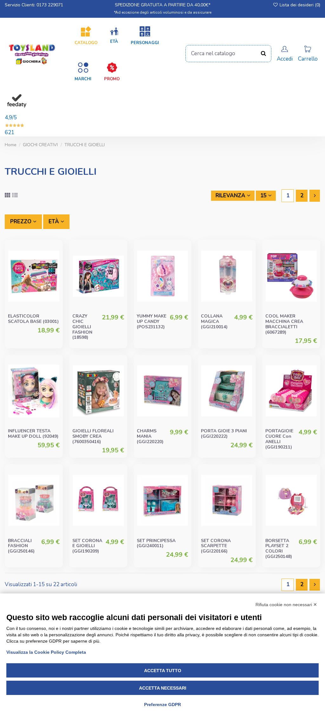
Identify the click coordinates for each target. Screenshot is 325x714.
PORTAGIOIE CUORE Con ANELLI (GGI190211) (279, 439)
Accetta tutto (162, 670)
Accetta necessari (162, 688)
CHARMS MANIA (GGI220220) (150, 436)
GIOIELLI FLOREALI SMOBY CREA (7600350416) (93, 436)
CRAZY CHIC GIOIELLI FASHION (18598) (82, 326)
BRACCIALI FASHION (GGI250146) (21, 546)
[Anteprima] (54, 278)
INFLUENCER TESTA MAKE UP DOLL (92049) (33, 433)
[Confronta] (54, 266)
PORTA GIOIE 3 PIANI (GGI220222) (224, 433)
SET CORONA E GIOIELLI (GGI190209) (87, 546)
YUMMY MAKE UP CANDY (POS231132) (151, 321)
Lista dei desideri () (299, 5)
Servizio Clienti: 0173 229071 (34, 5)
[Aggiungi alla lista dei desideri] (54, 254)
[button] (114, 36)
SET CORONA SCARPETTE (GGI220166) (216, 546)
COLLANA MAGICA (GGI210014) (214, 321)
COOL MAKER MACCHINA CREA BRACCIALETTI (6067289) (284, 324)
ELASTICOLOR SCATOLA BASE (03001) (33, 318)
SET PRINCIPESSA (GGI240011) (156, 543)
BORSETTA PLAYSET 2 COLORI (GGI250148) (278, 549)
